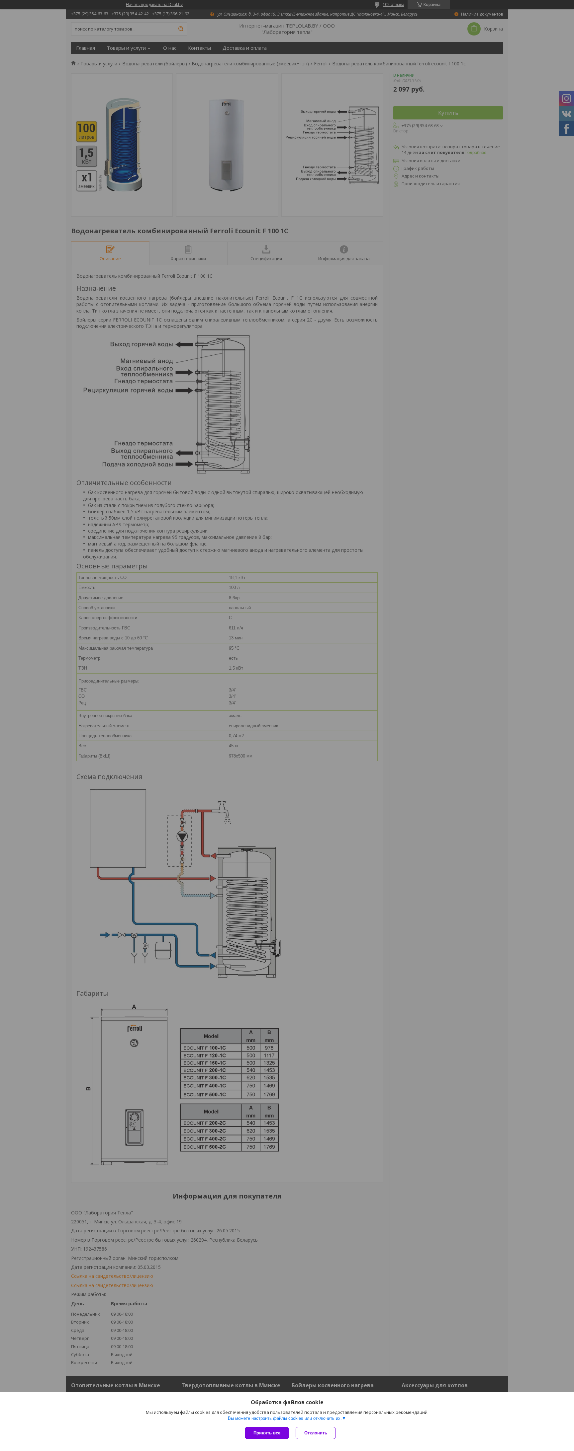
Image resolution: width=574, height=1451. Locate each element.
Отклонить (315, 1432)
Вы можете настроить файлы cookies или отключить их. (285, 1418)
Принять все (266, 1432)
